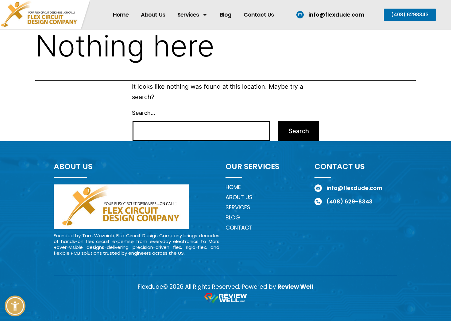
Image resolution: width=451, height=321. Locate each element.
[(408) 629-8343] (318, 201)
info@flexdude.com (336, 14)
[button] (15, 306)
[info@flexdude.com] (300, 14)
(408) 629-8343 (349, 201)
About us (239, 197)
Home (121, 14)
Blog (226, 14)
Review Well (296, 287)
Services (188, 14)
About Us (153, 14)
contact (239, 227)
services (238, 207)
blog (233, 217)
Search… (143, 113)
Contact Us (259, 14)
